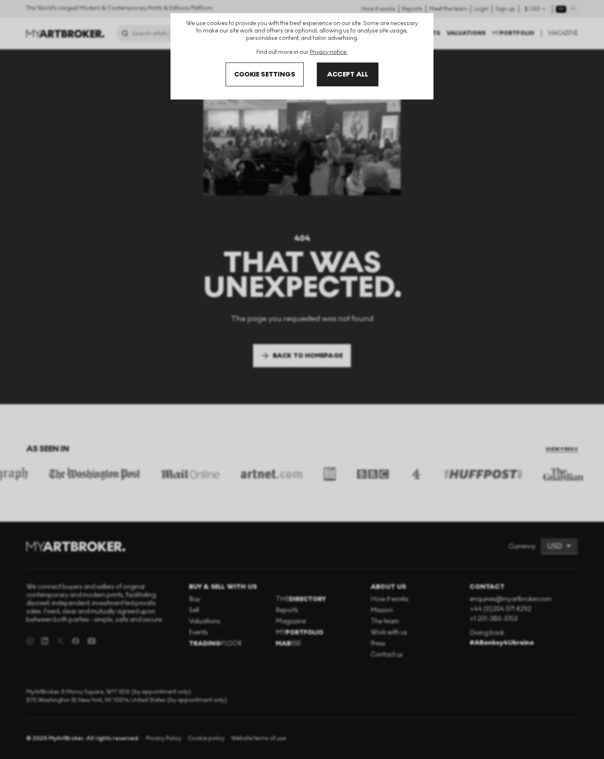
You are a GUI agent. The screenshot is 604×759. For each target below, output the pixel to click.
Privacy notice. (329, 52)
